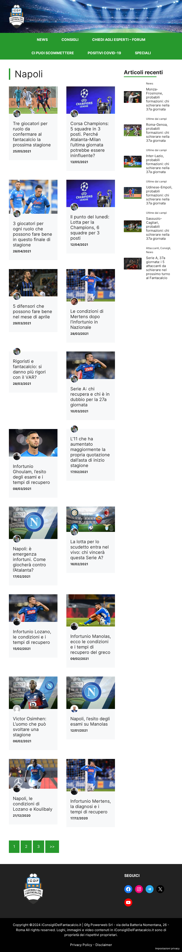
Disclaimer (103, 945)
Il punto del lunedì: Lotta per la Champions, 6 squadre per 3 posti (89, 227)
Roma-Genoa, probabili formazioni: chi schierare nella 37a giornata (157, 132)
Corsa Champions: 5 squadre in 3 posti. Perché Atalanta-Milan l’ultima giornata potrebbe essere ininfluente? (89, 139)
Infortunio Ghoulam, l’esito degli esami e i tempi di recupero (31, 474)
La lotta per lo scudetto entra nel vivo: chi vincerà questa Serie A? (89, 549)
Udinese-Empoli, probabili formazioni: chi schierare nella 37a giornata (159, 195)
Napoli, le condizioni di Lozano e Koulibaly (32, 804)
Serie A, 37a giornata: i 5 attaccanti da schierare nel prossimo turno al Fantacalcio (158, 268)
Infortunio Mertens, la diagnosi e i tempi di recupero (90, 806)
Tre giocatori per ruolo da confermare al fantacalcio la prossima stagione (32, 134)
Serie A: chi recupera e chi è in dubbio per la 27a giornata (90, 396)
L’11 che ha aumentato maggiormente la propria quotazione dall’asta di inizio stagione (90, 452)
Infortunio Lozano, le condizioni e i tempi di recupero (32, 637)
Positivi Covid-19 (104, 53)
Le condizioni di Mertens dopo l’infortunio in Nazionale (86, 319)
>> (52, 846)
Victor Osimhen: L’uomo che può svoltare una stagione (29, 726)
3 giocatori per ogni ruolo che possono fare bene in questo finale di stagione (32, 234)
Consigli (69, 39)
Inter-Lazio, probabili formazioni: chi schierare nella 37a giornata (157, 164)
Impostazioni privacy (167, 948)
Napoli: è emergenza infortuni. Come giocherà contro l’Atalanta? (29, 559)
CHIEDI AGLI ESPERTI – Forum (118, 39)
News (42, 39)
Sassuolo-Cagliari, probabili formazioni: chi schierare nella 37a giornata (157, 228)
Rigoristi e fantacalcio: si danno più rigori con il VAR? (29, 369)
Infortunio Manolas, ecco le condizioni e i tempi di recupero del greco (90, 644)
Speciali (143, 53)
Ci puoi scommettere (53, 53)
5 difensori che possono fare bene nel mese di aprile (32, 311)
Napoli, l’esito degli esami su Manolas (90, 721)
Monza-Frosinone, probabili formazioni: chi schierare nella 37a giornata (157, 99)
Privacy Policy (81, 945)
